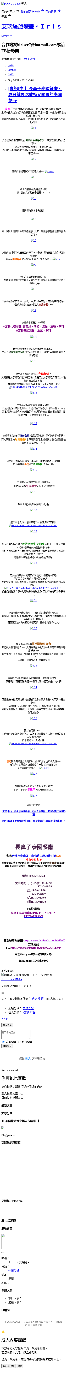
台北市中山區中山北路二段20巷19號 (34, 855)
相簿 (11, 65)
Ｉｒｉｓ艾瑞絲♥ (11, 979)
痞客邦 (36, 998)
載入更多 (7, 1025)
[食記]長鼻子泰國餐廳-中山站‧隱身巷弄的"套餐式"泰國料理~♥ (33, 821)
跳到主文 (6, 36)
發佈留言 (7, 1046)
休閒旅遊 (29, 59)
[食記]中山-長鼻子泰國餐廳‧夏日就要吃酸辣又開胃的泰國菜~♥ (35, 94)
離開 (20, 1366)
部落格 (12, 70)
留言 (43, 998)
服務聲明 (37, 1325)
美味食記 (28, 1008)
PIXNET (16, 1322)
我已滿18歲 (8, 1366)
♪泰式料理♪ (29, 1012)
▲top (4, 1018)
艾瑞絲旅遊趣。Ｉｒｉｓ (31, 26)
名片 (11, 74)
